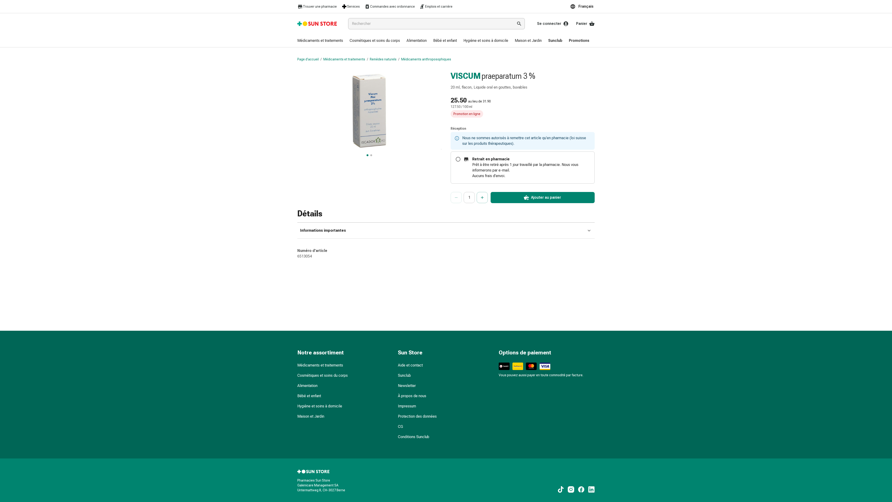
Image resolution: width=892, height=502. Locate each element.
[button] (582, 6)
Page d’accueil (308, 59)
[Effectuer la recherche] (519, 23)
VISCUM (466, 76)
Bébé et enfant (309, 396)
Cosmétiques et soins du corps (322, 375)
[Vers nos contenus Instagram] (571, 489)
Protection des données (417, 416)
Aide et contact (410, 365)
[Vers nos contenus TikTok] (561, 489)
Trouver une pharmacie (320, 6)
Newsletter (407, 385)
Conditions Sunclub (413, 437)
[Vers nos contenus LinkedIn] (591, 489)
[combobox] (430, 23)
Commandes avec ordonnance (392, 6)
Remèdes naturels (383, 59)
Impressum (407, 406)
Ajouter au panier (546, 197)
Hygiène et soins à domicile (319, 406)
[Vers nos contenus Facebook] (581, 489)
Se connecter (549, 23)
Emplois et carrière (439, 6)
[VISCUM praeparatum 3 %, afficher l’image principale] (367, 155)
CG (400, 426)
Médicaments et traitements (344, 59)
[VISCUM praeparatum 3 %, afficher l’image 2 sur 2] (371, 155)
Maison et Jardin (310, 416)
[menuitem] (320, 40)
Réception (458, 128)
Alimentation (307, 385)
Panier (581, 23)
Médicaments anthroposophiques (426, 59)
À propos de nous (412, 396)
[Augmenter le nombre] (482, 197)
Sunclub (404, 375)
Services (353, 6)
